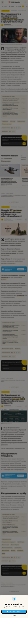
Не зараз (14, 615)
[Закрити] (26, 597)
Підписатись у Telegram (15, 611)
